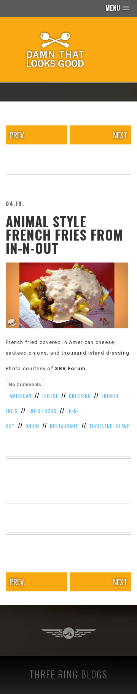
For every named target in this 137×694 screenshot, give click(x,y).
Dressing (80, 395)
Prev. (17, 135)
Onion (32, 426)
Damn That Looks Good (68, 49)
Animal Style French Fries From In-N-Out (64, 234)
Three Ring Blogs (68, 674)
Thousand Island (109, 426)
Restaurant (64, 426)
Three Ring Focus (68, 633)
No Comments (25, 384)
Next (120, 135)
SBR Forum (70, 368)
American (21, 395)
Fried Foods (43, 411)
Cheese (50, 395)
